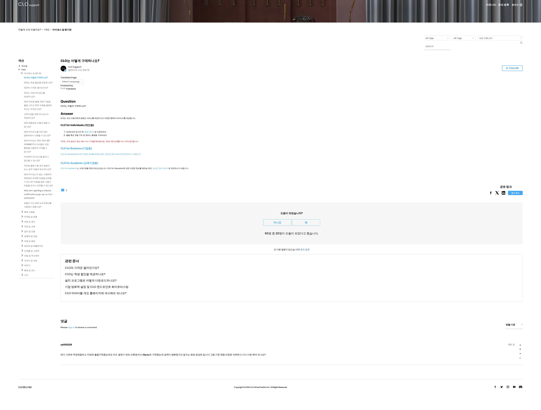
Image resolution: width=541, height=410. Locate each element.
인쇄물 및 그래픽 (31, 250)
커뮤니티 (491, 4)
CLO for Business (68, 154)
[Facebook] (491, 193)
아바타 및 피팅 (30, 260)
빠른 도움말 (29, 212)
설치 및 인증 (29, 231)
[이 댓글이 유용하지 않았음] (520, 353)
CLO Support (74, 66)
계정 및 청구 (29, 221)
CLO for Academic (68, 168)
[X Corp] (497, 193)
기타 (26, 275)
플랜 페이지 (90, 132)
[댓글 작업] (520, 358)
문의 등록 (503, 4)
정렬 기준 (510, 324)
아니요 (277, 222)
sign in (71, 327)
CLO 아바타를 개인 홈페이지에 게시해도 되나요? (96, 293)
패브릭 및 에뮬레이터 (33, 246)
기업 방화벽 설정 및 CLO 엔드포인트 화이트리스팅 (96, 287)
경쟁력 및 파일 (30, 236)
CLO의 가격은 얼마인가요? (36, 87)
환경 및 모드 (29, 270)
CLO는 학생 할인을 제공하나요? (38, 82)
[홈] (28, 5)
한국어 (515, 4)
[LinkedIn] (503, 193)
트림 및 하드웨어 (31, 255)
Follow (514, 68)
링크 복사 (515, 193)
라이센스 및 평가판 (62, 29)
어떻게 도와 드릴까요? (29, 29)
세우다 (27, 265)
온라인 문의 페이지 (113, 154)
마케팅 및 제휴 (30, 216)
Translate (71, 88)
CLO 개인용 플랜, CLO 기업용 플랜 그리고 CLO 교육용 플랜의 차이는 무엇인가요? (38, 105)
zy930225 (66, 344)
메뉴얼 (24, 66)
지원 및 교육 (29, 226)
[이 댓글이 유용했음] (520, 345)
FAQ (47, 29)
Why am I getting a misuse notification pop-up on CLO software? (38, 194)
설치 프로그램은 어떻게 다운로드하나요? (91, 280)
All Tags (430, 38)
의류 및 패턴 (29, 241)
